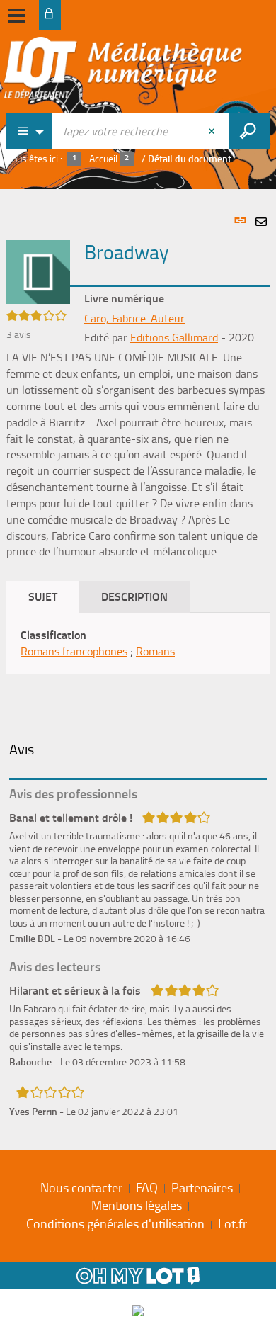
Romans (155, 651)
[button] (38, 270)
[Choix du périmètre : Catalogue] (29, 131)
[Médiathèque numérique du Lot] (123, 72)
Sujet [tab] (42, 596)
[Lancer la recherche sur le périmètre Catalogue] (249, 131)
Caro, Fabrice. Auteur (134, 318)
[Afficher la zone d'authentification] (50, 15)
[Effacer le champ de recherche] (213, 131)
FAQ (147, 1187)
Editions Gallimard (174, 337)
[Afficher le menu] (16, 15)
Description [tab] (134, 596)
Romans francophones (74, 651)
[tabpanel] (138, 666)
